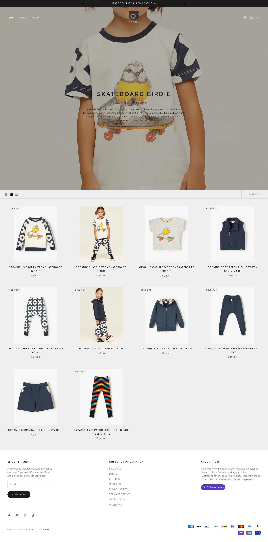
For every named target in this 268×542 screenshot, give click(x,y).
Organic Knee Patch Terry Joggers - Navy (232, 350)
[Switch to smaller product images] (11, 194)
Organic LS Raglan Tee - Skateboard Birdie (36, 269)
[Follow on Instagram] (17, 515)
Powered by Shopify (37, 529)
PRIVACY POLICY (118, 489)
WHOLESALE (116, 484)
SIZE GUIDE (115, 468)
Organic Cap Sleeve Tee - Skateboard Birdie (166, 269)
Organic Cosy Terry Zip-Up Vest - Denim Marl (232, 269)
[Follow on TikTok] (33, 515)
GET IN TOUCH (117, 499)
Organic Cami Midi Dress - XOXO (101, 348)
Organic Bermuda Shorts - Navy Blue (35, 430)
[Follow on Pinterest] (25, 515)
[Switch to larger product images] (6, 194)
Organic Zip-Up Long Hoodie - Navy (167, 348)
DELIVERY (114, 474)
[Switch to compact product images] (16, 194)
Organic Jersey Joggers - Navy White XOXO (35, 350)
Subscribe (19, 494)
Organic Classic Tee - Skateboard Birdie (101, 269)
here (152, 120)
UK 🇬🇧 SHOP (115, 505)
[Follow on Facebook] (9, 515)
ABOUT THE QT (30, 17)
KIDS (10, 17)
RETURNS (114, 479)
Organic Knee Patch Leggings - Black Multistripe (101, 432)
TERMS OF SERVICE (119, 494)
